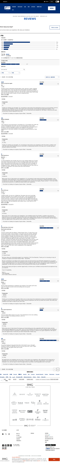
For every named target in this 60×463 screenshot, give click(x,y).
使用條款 (46, 433)
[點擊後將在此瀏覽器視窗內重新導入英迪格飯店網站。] (14, 402)
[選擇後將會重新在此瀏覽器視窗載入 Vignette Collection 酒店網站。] (38, 394)
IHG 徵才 (18, 435)
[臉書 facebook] (3, 434)
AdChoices (47, 434)
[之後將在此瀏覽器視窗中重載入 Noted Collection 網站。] (20, 402)
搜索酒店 (32, 433)
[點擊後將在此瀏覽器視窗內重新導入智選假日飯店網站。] (30, 411)
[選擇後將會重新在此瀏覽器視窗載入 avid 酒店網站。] (14, 419)
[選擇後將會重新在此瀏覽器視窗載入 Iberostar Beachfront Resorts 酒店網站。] (46, 402)
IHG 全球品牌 (18, 437)
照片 (13, 9)
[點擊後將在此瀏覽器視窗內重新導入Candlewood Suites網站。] (45, 419)
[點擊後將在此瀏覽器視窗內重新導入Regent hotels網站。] (22, 394)
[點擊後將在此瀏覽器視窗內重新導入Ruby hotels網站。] (33, 402)
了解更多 (47, 448)
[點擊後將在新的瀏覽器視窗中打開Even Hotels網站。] (22, 411)
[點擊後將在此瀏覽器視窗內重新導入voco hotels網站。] (26, 402)
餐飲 (29, 6)
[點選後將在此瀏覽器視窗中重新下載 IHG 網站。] (30, 385)
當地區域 (33, 6)
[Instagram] (9, 434)
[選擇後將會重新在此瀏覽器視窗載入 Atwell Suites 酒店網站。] (22, 419)
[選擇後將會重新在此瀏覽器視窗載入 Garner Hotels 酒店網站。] (45, 411)
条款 (29, 459)
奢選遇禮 (14, 6)
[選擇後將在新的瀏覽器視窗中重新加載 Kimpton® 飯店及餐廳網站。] (45, 394)
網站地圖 (46, 440)
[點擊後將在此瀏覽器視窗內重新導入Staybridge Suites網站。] (30, 419)
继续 (54, 459)
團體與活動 (39, 6)
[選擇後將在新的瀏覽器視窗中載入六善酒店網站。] (14, 394)
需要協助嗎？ (5, 1)
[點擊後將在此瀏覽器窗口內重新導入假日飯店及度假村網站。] (38, 411)
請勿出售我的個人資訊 (49, 438)
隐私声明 (39, 460)
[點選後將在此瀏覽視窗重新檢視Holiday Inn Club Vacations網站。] (38, 419)
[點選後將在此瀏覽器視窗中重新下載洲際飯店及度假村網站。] (30, 394)
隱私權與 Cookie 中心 (49, 436)
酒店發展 (18, 438)
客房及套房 (20, 6)
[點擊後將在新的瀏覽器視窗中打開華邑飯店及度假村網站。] (39, 402)
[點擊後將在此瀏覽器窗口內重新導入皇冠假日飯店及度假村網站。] (14, 411)
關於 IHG (18, 433)
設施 (25, 6)
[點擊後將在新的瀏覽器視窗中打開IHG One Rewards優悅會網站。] (30, 425)
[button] (57, 1)
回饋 (46, 442)
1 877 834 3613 (16, 445)
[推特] (6, 434)
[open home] (2, 380)
